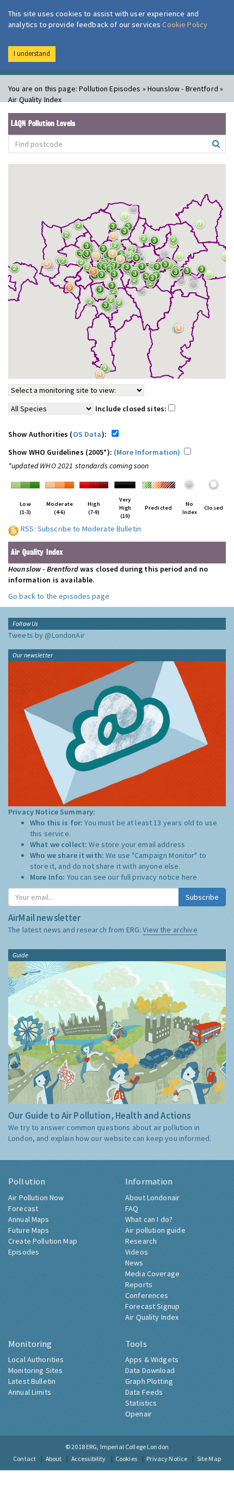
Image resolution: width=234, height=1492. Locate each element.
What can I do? (149, 1219)
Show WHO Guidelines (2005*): (94, 452)
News (134, 1263)
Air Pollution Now (36, 1197)
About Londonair (152, 1197)
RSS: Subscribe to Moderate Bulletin (81, 529)
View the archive (170, 930)
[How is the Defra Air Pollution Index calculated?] (25, 483)
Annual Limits (29, 1392)
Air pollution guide (155, 1230)
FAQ (131, 1208)
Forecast (23, 1208)
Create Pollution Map (42, 1241)
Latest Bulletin (32, 1381)
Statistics (141, 1403)
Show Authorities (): (59, 434)
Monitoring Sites (35, 1370)
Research (141, 1241)
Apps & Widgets (151, 1359)
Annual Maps (29, 1219)
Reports (138, 1284)
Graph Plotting (149, 1381)
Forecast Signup (152, 1306)
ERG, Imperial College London (127, 1447)
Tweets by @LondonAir (46, 635)
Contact (24, 1459)
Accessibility (88, 1459)
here (190, 877)
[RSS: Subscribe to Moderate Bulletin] (13, 529)
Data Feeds (144, 1392)
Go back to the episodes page (58, 596)
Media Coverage (152, 1273)
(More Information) (147, 452)
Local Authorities (36, 1359)
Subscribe (202, 897)
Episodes (23, 1252)
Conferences (147, 1295)
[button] (202, 227)
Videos (136, 1252)
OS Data (87, 434)
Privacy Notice (166, 1459)
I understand (32, 53)
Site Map (209, 1459)
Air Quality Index (151, 1317)
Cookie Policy (184, 24)
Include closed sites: (131, 408)
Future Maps (29, 1230)
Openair (138, 1414)
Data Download (150, 1370)
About (54, 1459)
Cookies (126, 1459)
